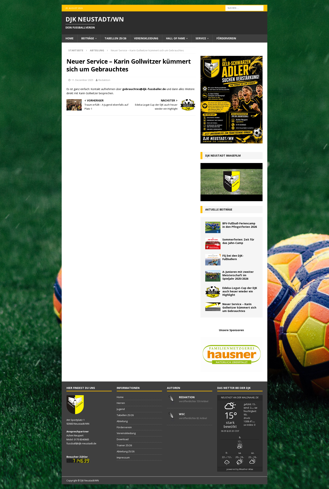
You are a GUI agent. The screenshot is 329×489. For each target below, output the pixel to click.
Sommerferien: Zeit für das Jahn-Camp (238, 241)
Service (201, 38)
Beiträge (87, 38)
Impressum (123, 457)
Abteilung (122, 421)
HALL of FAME (175, 38)
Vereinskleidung (146, 38)
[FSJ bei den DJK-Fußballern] (212, 259)
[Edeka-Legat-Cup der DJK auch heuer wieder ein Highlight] (212, 292)
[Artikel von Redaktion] (171, 402)
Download (123, 439)
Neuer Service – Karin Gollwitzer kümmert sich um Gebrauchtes (239, 307)
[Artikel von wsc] (171, 419)
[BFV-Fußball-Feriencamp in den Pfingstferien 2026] (212, 227)
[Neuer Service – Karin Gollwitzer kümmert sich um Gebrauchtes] (212, 306)
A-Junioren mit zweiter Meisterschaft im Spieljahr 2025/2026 (238, 275)
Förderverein (226, 38)
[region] (231, 354)
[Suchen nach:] (244, 7)
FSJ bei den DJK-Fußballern (233, 257)
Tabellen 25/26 (115, 38)
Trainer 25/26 (124, 445)
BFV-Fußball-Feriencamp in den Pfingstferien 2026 (239, 225)
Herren (121, 403)
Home (69, 38)
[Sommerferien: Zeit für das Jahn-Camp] (212, 243)
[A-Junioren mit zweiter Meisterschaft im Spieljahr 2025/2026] (212, 276)
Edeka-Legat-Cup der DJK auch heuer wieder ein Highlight (239, 291)
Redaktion (104, 80)
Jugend (121, 409)
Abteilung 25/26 (125, 451)
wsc (182, 414)
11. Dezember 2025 (82, 80)
